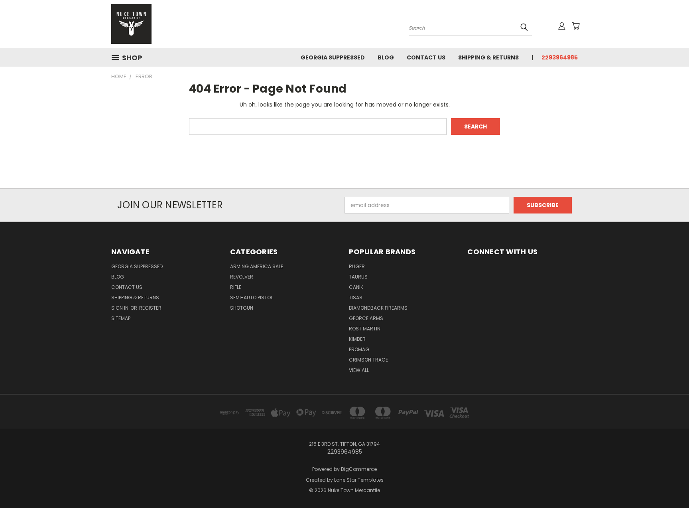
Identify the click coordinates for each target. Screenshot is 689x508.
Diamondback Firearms (378, 307)
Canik (356, 287)
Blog (386, 57)
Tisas (355, 297)
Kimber (357, 339)
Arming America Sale (256, 266)
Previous (668, 483)
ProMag (359, 349)
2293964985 (559, 57)
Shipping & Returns (488, 57)
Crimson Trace (368, 359)
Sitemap (120, 318)
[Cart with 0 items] (576, 26)
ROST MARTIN (364, 328)
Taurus (358, 276)
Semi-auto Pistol (251, 297)
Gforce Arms (366, 318)
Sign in (120, 307)
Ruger (357, 266)
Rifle (235, 287)
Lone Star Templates (359, 479)
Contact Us (426, 57)
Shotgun (241, 307)
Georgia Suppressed (333, 57)
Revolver (241, 276)
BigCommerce (359, 469)
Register (150, 307)
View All (359, 370)
